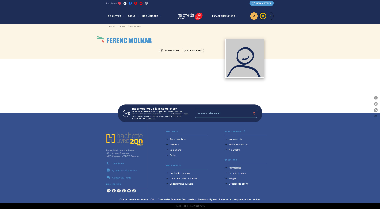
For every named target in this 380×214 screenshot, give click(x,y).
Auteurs (121, 26)
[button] (262, 3)
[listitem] (119, 3)
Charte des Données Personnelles (177, 199)
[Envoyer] (253, 113)
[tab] (116, 16)
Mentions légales (207, 199)
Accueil (112, 26)
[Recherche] (254, 16)
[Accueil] (190, 17)
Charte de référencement (133, 199)
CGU (153, 199)
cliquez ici (150, 118)
